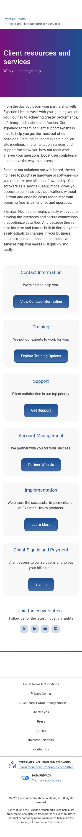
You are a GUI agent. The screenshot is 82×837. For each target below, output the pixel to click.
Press (41, 721)
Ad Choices (41, 712)
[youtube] (45, 629)
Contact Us (41, 749)
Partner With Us (41, 465)
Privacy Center (41, 693)
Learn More (41, 524)
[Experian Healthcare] (18, 7)
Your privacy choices (46, 780)
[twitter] (24, 629)
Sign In (41, 584)
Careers (41, 731)
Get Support (41, 410)
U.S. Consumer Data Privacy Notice (41, 703)
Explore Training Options (41, 356)
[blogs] (55, 629)
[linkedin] (35, 629)
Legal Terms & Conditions (41, 684)
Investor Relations (41, 740)
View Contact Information (41, 301)
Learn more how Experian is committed (46, 767)
